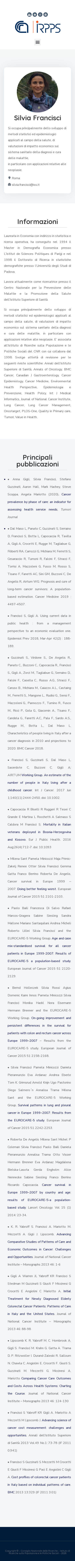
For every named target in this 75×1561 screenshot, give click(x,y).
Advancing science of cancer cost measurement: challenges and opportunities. (39, 1428)
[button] (37, 42)
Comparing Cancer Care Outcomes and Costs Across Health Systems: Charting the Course (39, 1386)
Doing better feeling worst (36, 889)
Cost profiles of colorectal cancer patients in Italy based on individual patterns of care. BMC (39, 1484)
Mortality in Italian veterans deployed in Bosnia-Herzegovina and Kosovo (39, 832)
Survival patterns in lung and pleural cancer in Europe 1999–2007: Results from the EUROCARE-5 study (39, 1113)
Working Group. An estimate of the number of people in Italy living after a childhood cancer (39, 782)
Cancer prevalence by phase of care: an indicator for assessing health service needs (39, 502)
